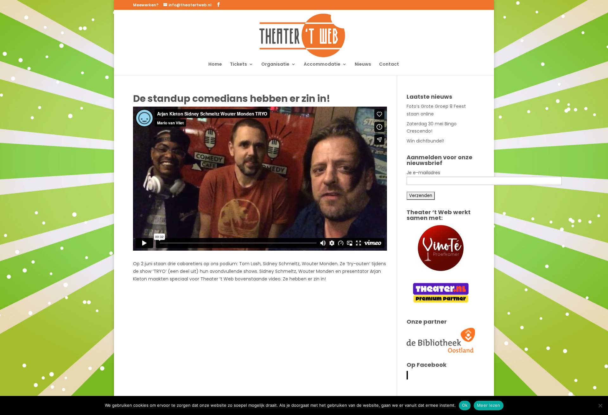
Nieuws (363, 64)
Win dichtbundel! (425, 141)
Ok (465, 405)
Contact (389, 64)
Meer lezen (488, 405)
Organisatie (275, 64)
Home (215, 64)
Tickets (238, 64)
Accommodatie (322, 64)
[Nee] (600, 405)
